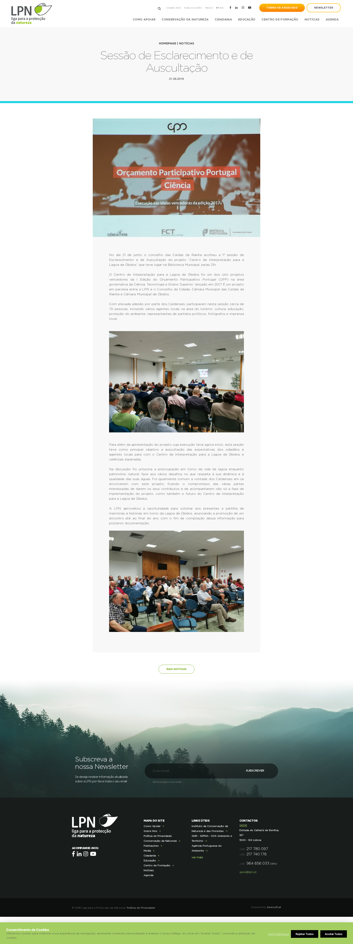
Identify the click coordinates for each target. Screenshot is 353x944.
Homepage (167, 43)
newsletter (323, 8)
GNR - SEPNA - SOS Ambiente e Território (212, 838)
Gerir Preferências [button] (278, 934)
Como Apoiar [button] (144, 19)
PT (217, 8)
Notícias (312, 19)
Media (209, 8)
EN (222, 8)
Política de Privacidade (158, 836)
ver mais (197, 857)
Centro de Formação (279, 19)
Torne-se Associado (282, 8)
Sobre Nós (173, 8)
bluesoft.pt (274, 907)
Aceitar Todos (333, 934)
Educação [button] (246, 19)
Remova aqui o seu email (167, 782)
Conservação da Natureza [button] (185, 19)
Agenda (332, 19)
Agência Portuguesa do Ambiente (207, 848)
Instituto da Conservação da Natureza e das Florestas (210, 828)
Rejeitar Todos (305, 934)
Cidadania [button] (223, 19)
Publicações (193, 8)
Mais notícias (176, 669)
